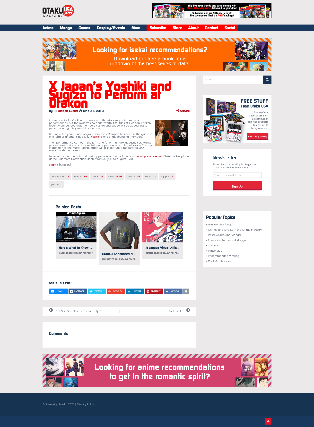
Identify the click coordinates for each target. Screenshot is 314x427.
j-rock (97, 176)
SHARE (184, 111)
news (115, 176)
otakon (133, 176)
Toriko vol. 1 (176, 311)
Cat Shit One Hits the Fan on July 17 (79, 311)
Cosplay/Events (111, 28)
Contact (211, 28)
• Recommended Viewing (222, 256)
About (193, 28)
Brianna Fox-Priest (83, 253)
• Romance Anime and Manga (226, 240)
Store (177, 28)
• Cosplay (212, 245)
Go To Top (268, 421)
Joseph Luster (67, 111)
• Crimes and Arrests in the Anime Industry (234, 230)
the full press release (148, 156)
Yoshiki (95, 137)
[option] (76, 235)
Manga (66, 28)
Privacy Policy (86, 404)
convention (60, 176)
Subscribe (158, 28)
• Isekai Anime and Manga (223, 235)
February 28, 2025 (111, 259)
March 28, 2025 (66, 253)
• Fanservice (214, 250)
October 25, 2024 (154, 253)
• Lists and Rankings (219, 224)
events (80, 176)
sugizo (150, 176)
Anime (48, 28)
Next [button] (180, 236)
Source (53, 165)
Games (84, 28)
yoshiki (56, 184)
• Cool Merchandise (219, 261)
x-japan (167, 176)
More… (137, 28)
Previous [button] (59, 236)
